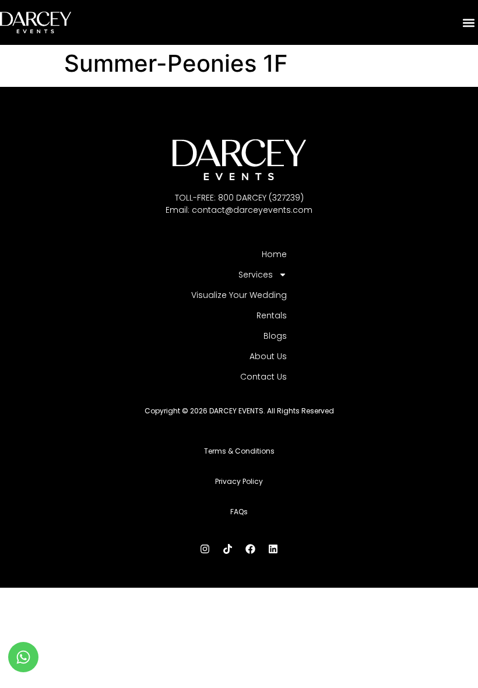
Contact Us (263, 376)
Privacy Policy (239, 481)
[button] (468, 22)
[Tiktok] (228, 549)
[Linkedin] (273, 549)
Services (255, 274)
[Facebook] (251, 549)
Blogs (275, 336)
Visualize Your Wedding (239, 295)
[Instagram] (205, 549)
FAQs (239, 512)
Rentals (271, 315)
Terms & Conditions (239, 451)
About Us (268, 356)
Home (274, 254)
